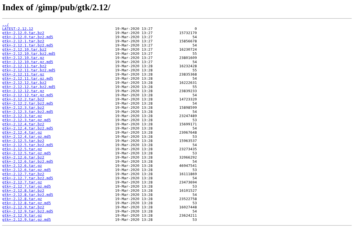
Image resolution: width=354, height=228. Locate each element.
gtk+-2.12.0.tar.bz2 (23, 33)
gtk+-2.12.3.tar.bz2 (23, 107)
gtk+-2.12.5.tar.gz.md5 (26, 153)
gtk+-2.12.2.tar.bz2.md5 (27, 103)
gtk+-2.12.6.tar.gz (22, 166)
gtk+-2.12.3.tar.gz (22, 116)
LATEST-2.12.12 (17, 29)
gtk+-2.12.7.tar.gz (22, 182)
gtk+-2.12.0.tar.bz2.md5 (27, 37)
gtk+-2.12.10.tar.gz (23, 58)
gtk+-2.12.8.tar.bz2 (23, 190)
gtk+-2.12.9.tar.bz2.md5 (27, 211)
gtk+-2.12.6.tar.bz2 (23, 157)
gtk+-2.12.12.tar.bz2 (24, 83)
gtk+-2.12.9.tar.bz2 (23, 207)
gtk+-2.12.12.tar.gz (23, 91)
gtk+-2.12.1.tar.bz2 (23, 41)
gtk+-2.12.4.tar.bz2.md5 (27, 128)
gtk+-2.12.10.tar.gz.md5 (27, 62)
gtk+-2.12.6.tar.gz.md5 (26, 170)
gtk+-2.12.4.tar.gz (22, 132)
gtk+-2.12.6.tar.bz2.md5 (27, 161)
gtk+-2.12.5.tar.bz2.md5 (27, 145)
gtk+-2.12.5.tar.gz (22, 149)
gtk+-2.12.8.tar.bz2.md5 (27, 195)
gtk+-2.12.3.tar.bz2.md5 (27, 112)
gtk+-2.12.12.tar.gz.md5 (27, 95)
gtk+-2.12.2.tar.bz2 (23, 99)
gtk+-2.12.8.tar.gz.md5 (26, 203)
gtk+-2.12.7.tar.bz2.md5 (27, 178)
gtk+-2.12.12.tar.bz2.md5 (28, 87)
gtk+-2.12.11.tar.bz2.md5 (28, 70)
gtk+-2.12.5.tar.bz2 (23, 141)
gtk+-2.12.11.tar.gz (23, 74)
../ (5, 24)
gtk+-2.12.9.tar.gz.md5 (26, 219)
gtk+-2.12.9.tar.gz (22, 215)
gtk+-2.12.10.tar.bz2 (24, 49)
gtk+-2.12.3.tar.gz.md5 (26, 120)
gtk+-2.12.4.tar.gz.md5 (26, 136)
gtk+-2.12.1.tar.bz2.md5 (27, 45)
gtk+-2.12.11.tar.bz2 (24, 66)
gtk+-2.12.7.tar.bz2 (23, 174)
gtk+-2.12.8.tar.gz (22, 199)
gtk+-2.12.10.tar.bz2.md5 (28, 53)
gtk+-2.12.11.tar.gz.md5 (27, 78)
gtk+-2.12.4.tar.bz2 (23, 124)
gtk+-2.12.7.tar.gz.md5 (26, 186)
